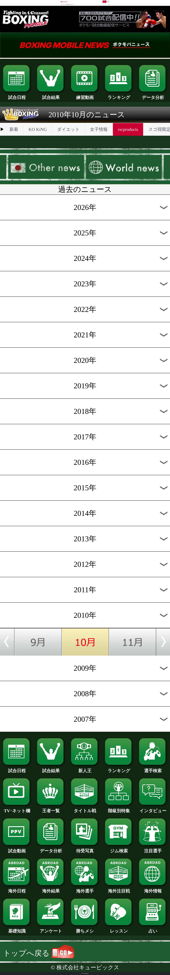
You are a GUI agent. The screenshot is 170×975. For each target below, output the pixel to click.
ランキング (119, 97)
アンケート (51, 931)
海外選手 (85, 891)
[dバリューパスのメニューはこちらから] (108, 2)
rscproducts (128, 129)
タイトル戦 (85, 810)
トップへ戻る (27, 953)
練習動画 (85, 97)
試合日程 (17, 97)
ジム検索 (119, 850)
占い (153, 931)
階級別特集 (119, 810)
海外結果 (51, 890)
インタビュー (153, 810)
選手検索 (153, 770)
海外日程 (17, 890)
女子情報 (99, 129)
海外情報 (153, 890)
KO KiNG (38, 129)
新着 (13, 129)
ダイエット (68, 129)
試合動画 (17, 850)
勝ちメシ (85, 931)
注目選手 (153, 850)
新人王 (85, 770)
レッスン (119, 931)
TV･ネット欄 (17, 810)
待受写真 (85, 850)
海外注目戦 (119, 890)
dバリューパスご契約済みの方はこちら (67, 4)
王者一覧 (51, 810)
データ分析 (153, 97)
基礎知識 (17, 931)
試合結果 (51, 97)
